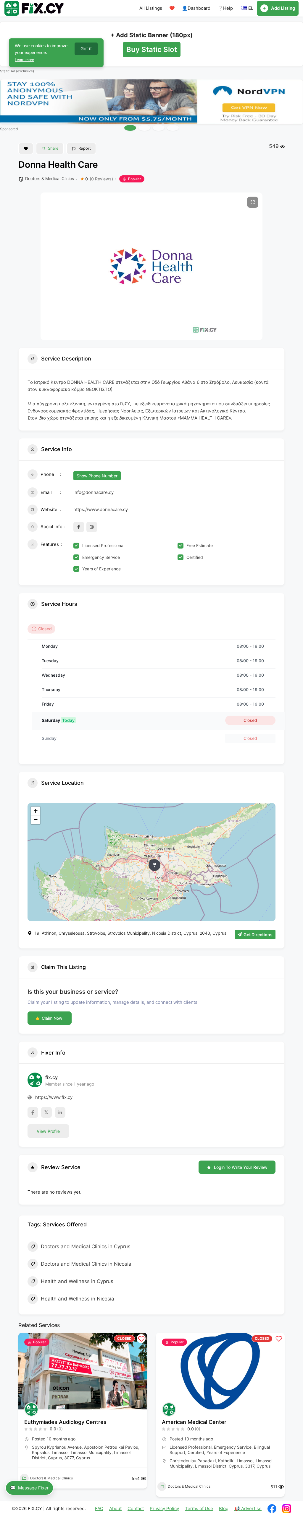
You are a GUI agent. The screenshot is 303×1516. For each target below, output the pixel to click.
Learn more (35, 60)
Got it (86, 48)
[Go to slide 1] (130, 128)
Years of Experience (101, 568)
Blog (223, 1508)
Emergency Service (101, 557)
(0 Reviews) (101, 179)
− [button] (36, 819)
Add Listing (283, 8)
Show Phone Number (97, 475)
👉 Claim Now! (50, 1018)
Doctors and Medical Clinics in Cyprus (85, 1246)
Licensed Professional (103, 545)
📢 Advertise (248, 1508)
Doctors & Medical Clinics (49, 178)
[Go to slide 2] (144, 128)
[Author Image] (31, 1409)
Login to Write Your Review (240, 1167)
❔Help (225, 8)
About (115, 1508)
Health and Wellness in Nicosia (77, 1299)
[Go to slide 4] (173, 128)
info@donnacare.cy (93, 492)
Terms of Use (199, 1508)
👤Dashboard (196, 8)
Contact (136, 1508)
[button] (23, 1417)
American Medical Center (194, 1422)
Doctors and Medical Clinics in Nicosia (86, 1264)
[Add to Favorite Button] (25, 148)
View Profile (48, 1131)
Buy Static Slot (151, 49)
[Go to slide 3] (159, 128)
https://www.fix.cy (53, 1097)
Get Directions (258, 934)
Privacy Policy (164, 1508)
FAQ (99, 1508)
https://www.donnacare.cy (100, 509)
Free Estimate (199, 545)
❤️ (172, 8)
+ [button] (36, 811)
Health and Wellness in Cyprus (77, 1281)
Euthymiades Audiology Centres (65, 1422)
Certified (194, 557)
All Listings (150, 8)
